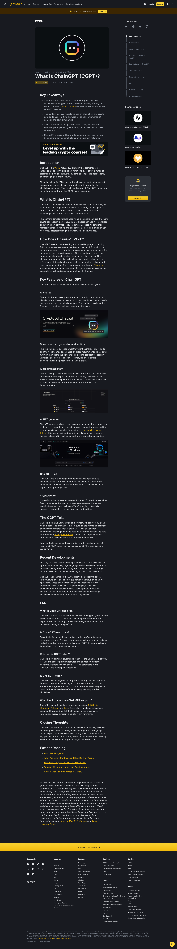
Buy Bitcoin (107, 907)
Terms (56, 880)
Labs (104, 871)
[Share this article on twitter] (126, 26)
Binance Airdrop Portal (135, 912)
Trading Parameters (134, 909)
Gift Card (81, 880)
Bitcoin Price (107, 890)
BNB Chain (92, 705)
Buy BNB (106, 910)
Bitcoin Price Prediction (111, 899)
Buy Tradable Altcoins (110, 922)
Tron (66, 708)
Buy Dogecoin (107, 916)
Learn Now (102, 11)
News (55, 871)
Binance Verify (132, 906)
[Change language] (167, 4)
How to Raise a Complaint (136, 918)
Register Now (138, 198)
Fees (129, 901)
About (56, 863)
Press (55, 874)
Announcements (59, 868)
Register (160, 4)
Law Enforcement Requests (137, 915)
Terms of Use (42, 938)
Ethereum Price (108, 893)
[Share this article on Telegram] (140, 26)
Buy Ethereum (107, 919)
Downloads (57, 900)
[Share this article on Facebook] (133, 26)
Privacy (56, 883)
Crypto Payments (84, 871)
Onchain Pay (107, 874)
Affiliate (130, 863)
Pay (79, 868)
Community (57, 891)
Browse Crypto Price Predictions (114, 896)
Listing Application (109, 866)
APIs (129, 904)
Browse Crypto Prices (110, 887)
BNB (129, 868)
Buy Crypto (82, 866)
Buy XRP (106, 913)
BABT (80, 891)
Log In (151, 4)
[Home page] (15, 4)
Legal (55, 877)
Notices (56, 897)
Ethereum (44, 708)
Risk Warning (58, 894)
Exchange (81, 863)
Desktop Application (60, 903)
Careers (56, 866)
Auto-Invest (82, 886)
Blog (55, 888)
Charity (80, 897)
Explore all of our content (87, 847)
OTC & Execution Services (136, 871)
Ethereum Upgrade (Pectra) (112, 904)
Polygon (54, 708)
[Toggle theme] (172, 4)
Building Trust (58, 886)
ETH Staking (82, 888)
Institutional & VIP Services (112, 868)
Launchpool (82, 883)
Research (81, 894)
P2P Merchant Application (111, 863)
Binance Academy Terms (64, 938)
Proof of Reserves (134, 880)
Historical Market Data (135, 874)
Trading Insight (133, 877)
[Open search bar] (144, 4)
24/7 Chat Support (134, 890)
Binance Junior (83, 874)
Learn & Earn (107, 884)
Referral (130, 866)
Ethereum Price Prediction (111, 902)
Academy (81, 877)
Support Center (133, 893)
